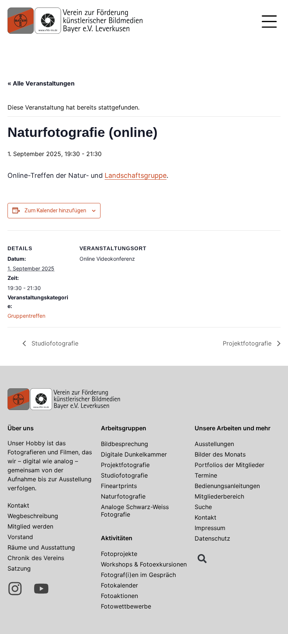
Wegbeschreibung (33, 516)
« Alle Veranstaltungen (41, 83)
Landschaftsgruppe (135, 175)
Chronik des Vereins (36, 558)
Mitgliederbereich (219, 496)
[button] (269, 22)
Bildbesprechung (124, 444)
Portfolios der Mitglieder (229, 465)
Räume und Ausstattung (41, 547)
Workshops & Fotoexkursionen (144, 564)
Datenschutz (212, 538)
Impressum (210, 528)
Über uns (21, 428)
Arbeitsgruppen (123, 428)
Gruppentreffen (26, 315)
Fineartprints (119, 486)
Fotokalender (119, 585)
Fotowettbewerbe (126, 606)
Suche (203, 507)
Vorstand (20, 537)
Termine (206, 475)
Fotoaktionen (119, 595)
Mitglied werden (30, 526)
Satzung (19, 568)
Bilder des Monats (220, 454)
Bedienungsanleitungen (227, 486)
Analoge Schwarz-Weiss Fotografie (135, 510)
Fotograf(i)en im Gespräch (138, 574)
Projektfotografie (248, 343)
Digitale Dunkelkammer (134, 454)
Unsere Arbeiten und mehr (232, 428)
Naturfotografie (123, 496)
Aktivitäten (116, 538)
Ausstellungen (214, 444)
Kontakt (18, 505)
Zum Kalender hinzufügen (55, 210)
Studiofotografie (54, 343)
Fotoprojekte (119, 553)
